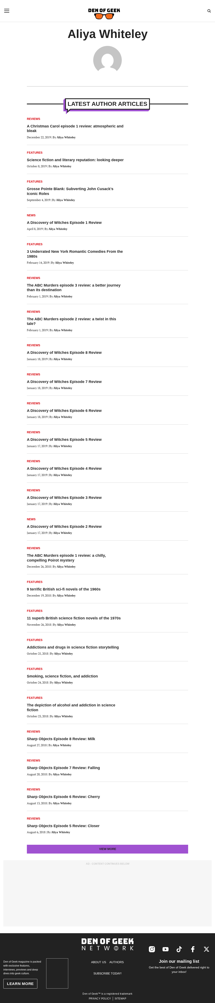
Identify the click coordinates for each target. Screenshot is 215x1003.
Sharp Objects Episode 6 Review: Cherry (63, 797)
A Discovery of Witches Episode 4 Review (64, 468)
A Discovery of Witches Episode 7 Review (64, 382)
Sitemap (120, 998)
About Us (98, 962)
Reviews (33, 119)
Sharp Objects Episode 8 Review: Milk (61, 739)
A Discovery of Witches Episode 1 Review (64, 223)
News (31, 215)
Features (34, 152)
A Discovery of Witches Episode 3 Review (64, 498)
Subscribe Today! (107, 973)
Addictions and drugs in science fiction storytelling (73, 647)
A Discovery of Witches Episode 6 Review (64, 411)
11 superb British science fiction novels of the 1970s (74, 618)
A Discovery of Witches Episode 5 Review (64, 439)
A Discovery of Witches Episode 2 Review (64, 526)
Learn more (20, 984)
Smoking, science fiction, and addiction (62, 676)
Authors (116, 962)
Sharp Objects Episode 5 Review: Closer (63, 826)
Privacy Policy (100, 998)
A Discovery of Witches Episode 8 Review (64, 352)
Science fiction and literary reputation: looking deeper (75, 160)
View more (115, 850)
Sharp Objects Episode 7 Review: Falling (63, 768)
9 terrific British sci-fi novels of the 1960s (64, 589)
